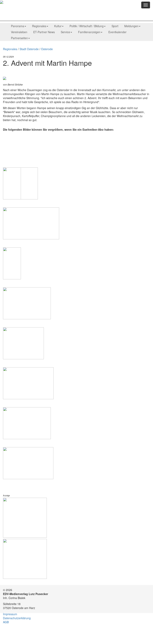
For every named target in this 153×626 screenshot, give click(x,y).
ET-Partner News (44, 32)
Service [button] (65, 32)
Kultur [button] (58, 26)
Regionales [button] (39, 26)
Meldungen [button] (131, 26)
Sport (115, 26)
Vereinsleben (19, 32)
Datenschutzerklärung (17, 618)
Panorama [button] (17, 26)
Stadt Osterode (29, 49)
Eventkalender (117, 32)
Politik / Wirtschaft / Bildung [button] (87, 26)
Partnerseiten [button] (19, 38)
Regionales (10, 49)
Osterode (47, 49)
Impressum (10, 614)
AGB (6, 622)
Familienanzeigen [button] (89, 32)
